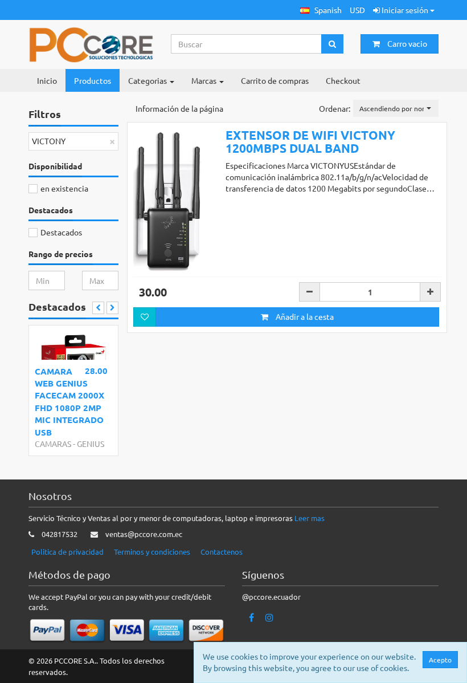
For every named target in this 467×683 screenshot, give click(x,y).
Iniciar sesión (405, 10)
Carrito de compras (275, 80)
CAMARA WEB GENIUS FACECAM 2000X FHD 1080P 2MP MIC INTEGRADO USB (69, 401)
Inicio (47, 80)
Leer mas (309, 518)
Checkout (343, 80)
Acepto (440, 659)
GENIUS (90, 443)
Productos (92, 80)
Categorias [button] (148, 80)
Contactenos (221, 551)
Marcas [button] (204, 80)
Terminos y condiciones (152, 551)
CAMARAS (53, 443)
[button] (321, 10)
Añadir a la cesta (304, 316)
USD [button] (357, 10)
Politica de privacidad (67, 551)
